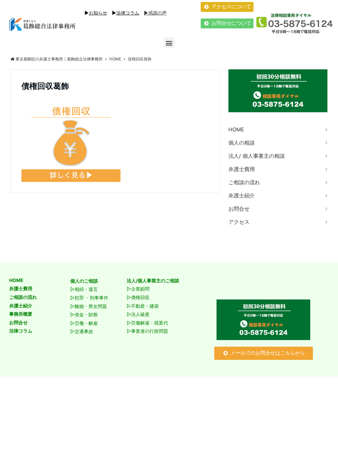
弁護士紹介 (241, 195)
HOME (236, 129)
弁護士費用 (241, 169)
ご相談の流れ (244, 182)
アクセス (239, 222)
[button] (227, 7)
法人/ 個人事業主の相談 (256, 156)
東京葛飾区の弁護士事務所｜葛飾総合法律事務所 (59, 58)
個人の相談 (241, 142)
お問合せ (239, 208)
